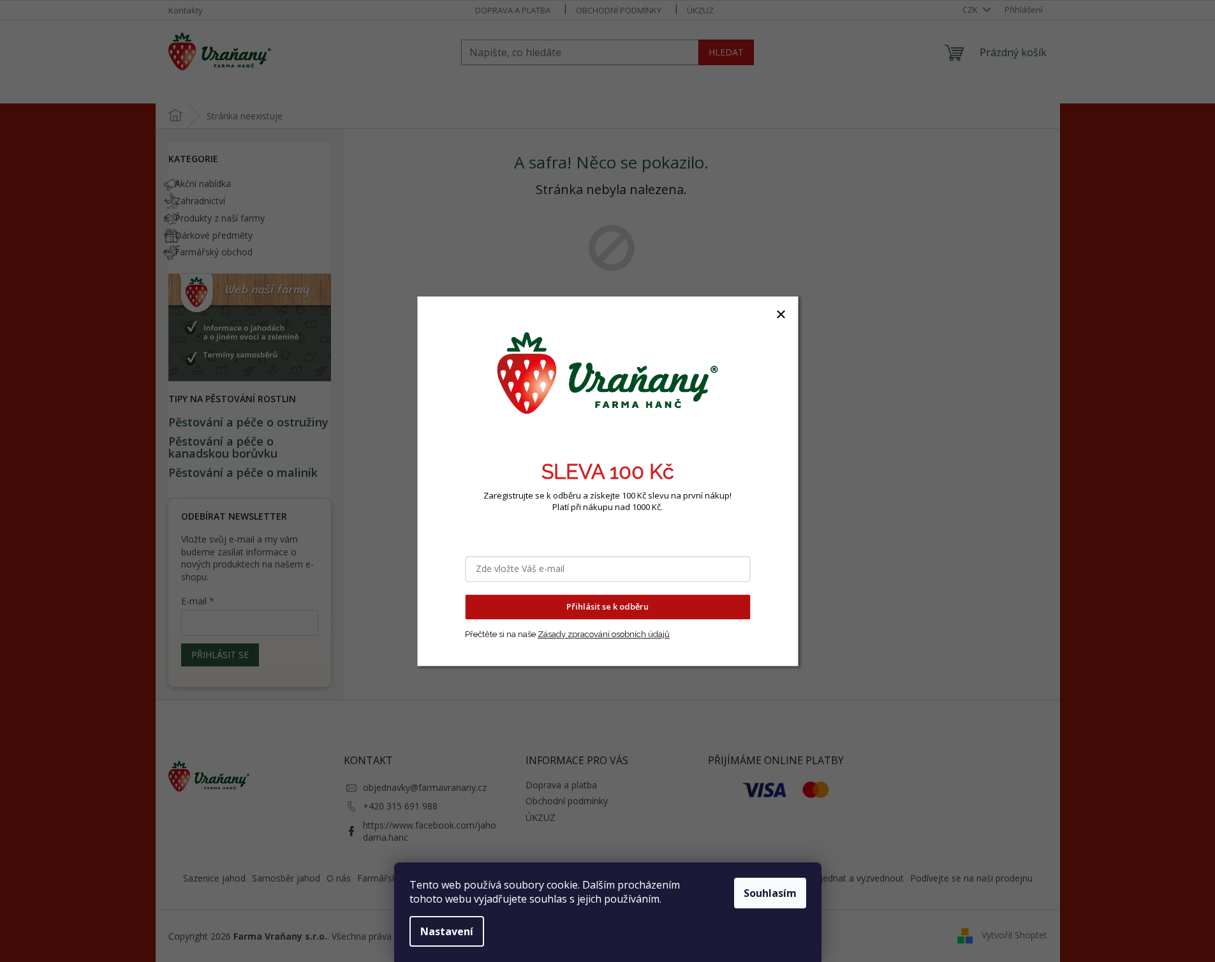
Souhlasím (770, 893)
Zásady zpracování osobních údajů (604, 634)
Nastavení (446, 931)
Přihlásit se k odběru (607, 606)
